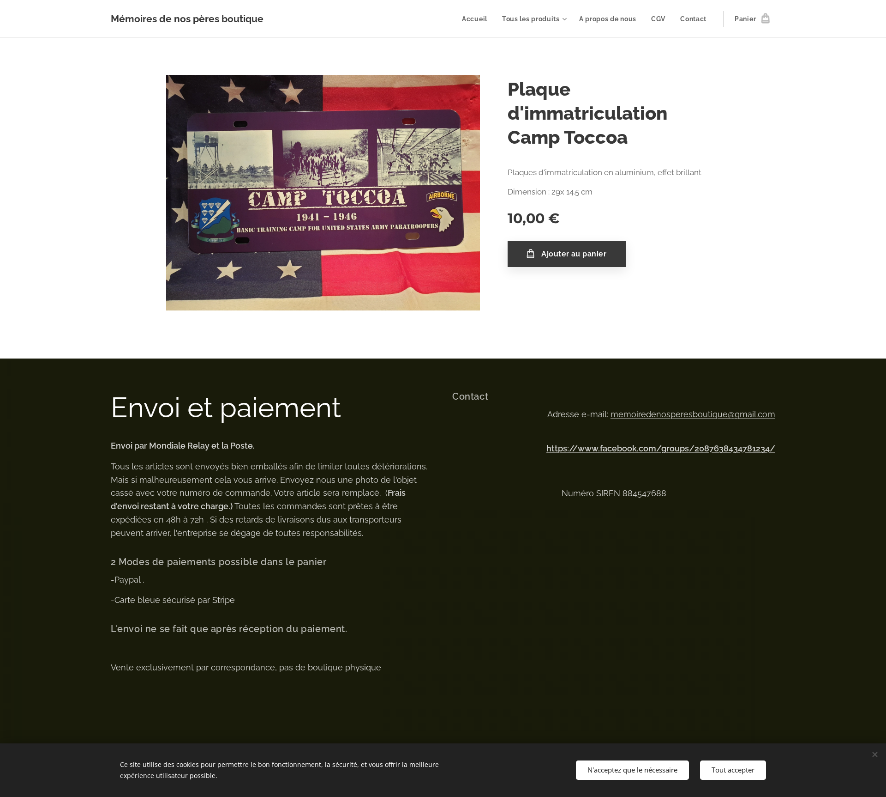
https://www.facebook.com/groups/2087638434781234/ (660, 448)
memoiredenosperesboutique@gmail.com (693, 414)
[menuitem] (477, 18)
